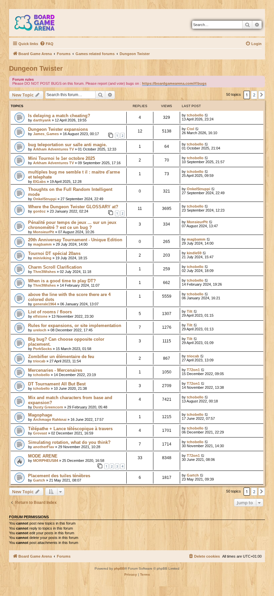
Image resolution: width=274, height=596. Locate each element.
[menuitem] (46, 44)
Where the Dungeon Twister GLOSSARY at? (73, 206)
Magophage (40, 414)
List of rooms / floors (50, 311)
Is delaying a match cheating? (59, 115)
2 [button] (254, 95)
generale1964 (44, 304)
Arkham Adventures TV (53, 149)
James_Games (46, 134)
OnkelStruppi (44, 199)
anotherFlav (43, 447)
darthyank (42, 120)
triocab (39, 361)
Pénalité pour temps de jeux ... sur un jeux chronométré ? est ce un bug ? (72, 225)
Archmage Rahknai (49, 419)
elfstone (40, 316)
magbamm (42, 244)
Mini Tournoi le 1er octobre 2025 (61, 158)
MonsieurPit (43, 232)
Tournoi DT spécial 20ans (54, 253)
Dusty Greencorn (48, 407)
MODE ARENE (42, 456)
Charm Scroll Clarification (55, 267)
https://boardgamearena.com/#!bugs (174, 83)
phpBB (119, 568)
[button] (261, 95)
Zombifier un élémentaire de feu (61, 356)
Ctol (190, 129)
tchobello (195, 115)
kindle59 (194, 253)
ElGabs (39, 182)
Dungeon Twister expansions (58, 129)
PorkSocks (42, 349)
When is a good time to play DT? (62, 280)
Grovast (40, 433)
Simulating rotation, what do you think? (69, 442)
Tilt (189, 311)
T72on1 (193, 370)
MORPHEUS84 (45, 461)
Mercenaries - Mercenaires (55, 370)
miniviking (42, 258)
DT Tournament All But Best (57, 383)
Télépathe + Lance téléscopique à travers (70, 428)
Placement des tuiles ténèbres (59, 475)
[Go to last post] (206, 115)
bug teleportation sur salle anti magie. (67, 144)
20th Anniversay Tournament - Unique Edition (75, 239)
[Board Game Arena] (39, 23)
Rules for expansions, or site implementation (74, 325)
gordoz (39, 211)
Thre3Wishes (44, 272)
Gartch (39, 480)
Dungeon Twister (36, 68)
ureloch (39, 330)
